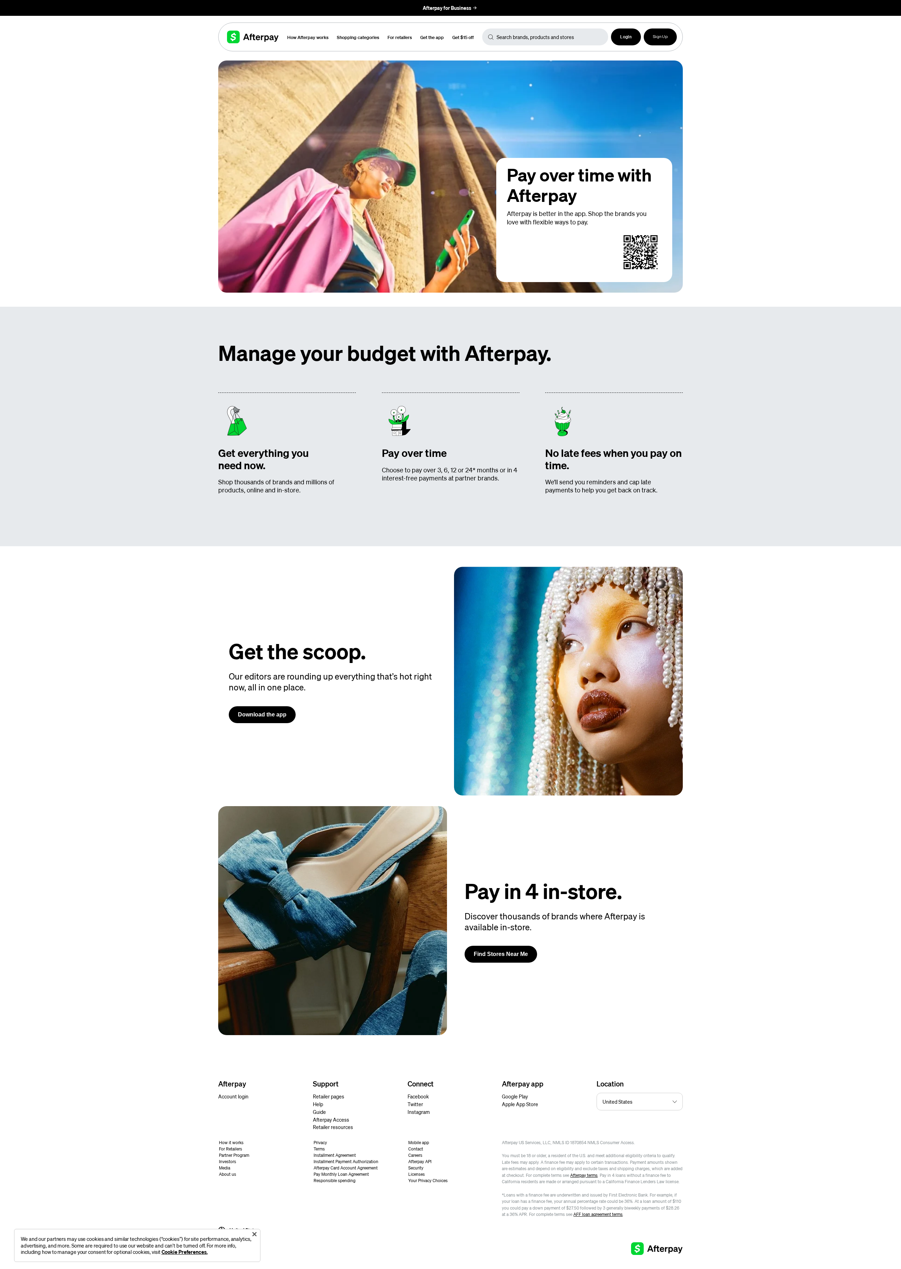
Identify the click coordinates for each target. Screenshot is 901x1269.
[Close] (254, 1234)
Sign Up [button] (660, 37)
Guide (319, 1112)
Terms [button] (319, 1149)
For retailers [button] (400, 37)
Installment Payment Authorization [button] (346, 1161)
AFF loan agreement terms (598, 1214)
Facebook (418, 1096)
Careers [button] (415, 1155)
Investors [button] (227, 1161)
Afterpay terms (584, 1175)
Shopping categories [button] (358, 37)
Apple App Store (520, 1104)
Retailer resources (333, 1127)
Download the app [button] (262, 715)
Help (318, 1104)
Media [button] (224, 1168)
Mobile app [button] (418, 1142)
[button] (626, 36)
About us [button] (227, 1174)
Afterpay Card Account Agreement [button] (346, 1168)
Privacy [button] (320, 1142)
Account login (233, 1096)
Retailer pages (328, 1096)
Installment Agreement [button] (335, 1155)
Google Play (515, 1096)
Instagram (419, 1112)
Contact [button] (415, 1149)
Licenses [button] (416, 1174)
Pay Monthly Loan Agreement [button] (341, 1174)
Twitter (415, 1104)
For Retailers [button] (230, 1149)
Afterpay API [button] (419, 1161)
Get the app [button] (432, 37)
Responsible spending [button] (334, 1180)
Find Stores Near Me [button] (501, 954)
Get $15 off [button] (463, 37)
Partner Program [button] (234, 1155)
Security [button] (415, 1168)
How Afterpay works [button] (307, 37)
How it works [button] (231, 1142)
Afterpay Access (331, 1119)
